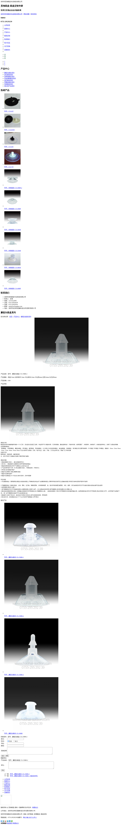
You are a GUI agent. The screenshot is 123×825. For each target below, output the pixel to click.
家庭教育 (10, 823)
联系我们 (7, 39)
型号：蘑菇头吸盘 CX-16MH (13, 733)
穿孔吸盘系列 (8, 74)
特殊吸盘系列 (8, 84)
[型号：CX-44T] (12, 144)
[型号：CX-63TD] (12, 127)
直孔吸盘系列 (8, 80)
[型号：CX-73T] (12, 164)
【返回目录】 (33, 776)
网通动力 (35, 807)
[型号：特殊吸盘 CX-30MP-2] (12, 185)
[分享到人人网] (10, 821)
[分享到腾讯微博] (7, 821)
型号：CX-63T (9, 111)
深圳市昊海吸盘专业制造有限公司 (11, 14)
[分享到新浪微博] (5, 821)
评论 (3, 770)
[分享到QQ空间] (3, 821)
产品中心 (7, 32)
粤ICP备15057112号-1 (30, 817)
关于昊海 (7, 46)
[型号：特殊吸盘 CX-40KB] (12, 265)
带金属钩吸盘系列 (10, 78)
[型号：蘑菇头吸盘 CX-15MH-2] (31, 613)
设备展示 (7, 49)
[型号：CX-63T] (12, 108)
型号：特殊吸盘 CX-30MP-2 (13, 188)
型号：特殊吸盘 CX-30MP (12, 209)
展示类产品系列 (9, 86)
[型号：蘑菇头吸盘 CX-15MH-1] (31, 554)
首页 (11, 316)
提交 (3, 755)
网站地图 (26, 14)
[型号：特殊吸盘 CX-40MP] (12, 286)
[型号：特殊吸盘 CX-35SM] (12, 248)
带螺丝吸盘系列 (9, 82)
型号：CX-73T (9, 167)
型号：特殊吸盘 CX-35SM (12, 250)
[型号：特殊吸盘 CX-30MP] (12, 206)
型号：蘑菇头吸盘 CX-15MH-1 (14, 557)
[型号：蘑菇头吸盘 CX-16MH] (31, 730)
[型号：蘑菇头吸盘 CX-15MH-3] (31, 672)
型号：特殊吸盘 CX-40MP (12, 288)
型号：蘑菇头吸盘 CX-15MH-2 (14, 616)
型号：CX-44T (9, 146)
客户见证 (7, 42)
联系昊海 (34, 14)
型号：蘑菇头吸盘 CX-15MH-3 (14, 674)
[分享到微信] (12, 821)
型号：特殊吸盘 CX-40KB (12, 267)
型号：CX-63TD (9, 130)
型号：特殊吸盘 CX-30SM (12, 229)
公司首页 (7, 25)
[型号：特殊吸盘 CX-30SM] (12, 227)
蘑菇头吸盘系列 (9, 72)
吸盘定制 (7, 35)
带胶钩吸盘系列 (9, 76)
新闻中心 (7, 28)
